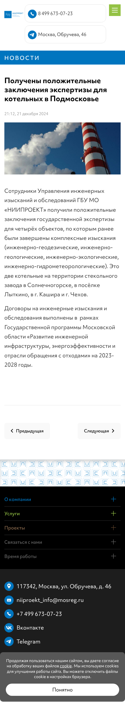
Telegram (28, 641)
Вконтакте (30, 627)
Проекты (14, 528)
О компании (17, 499)
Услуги (12, 513)
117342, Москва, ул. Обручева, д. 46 (64, 586)
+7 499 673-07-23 (39, 614)
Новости (22, 58)
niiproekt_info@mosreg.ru (50, 600)
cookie (66, 665)
